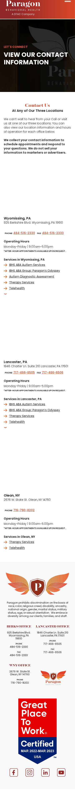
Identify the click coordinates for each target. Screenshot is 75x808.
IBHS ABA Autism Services (27, 264)
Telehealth (17, 288)
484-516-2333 (53, 233)
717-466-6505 (24, 372)
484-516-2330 (24, 233)
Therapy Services (21, 282)
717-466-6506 (52, 372)
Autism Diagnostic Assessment (31, 276)
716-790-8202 (24, 510)
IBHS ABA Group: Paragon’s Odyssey (34, 270)
